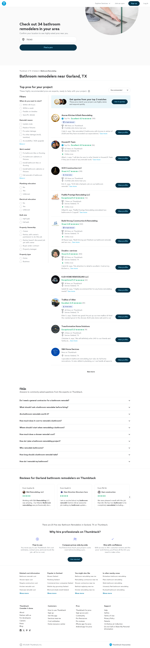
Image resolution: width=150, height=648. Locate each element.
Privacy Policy (109, 618)
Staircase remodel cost (28, 590)
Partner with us (25, 615)
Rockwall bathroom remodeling (113, 590)
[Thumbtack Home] (4, 3)
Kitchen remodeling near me (84, 590)
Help (106, 610)
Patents (107, 621)
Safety (106, 613)
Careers (23, 621)
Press (22, 624)
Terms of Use (109, 616)
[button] (66, 118)
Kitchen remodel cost (27, 586)
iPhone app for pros (83, 624)
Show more (24, 593)
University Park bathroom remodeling (115, 586)
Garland (36, 71)
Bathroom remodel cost (28, 576)
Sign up (51, 613)
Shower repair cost (26, 580)
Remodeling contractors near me (86, 580)
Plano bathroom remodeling (112, 580)
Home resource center (56, 624)
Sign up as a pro (82, 613)
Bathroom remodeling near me (85, 576)
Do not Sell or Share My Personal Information (116, 628)
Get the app (52, 616)
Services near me (54, 618)
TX (30, 71)
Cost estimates (54, 621)
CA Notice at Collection (113, 624)
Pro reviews (80, 621)
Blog (21, 626)
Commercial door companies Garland (60, 583)
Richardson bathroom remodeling (114, 576)
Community (80, 616)
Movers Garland (52, 576)
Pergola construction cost (29, 583)
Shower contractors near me (85, 583)
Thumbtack (23, 71)
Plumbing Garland (53, 580)
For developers (25, 618)
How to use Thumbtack (57, 610)
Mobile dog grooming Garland (57, 586)
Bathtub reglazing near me (84, 586)
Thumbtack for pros (83, 610)
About (22, 612)
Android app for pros (84, 627)
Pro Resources (81, 618)
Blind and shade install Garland (58, 590)
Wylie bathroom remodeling (112, 583)
